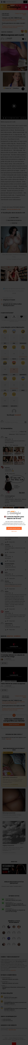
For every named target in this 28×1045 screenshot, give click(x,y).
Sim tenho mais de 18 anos (14, 528)
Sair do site (14, 531)
